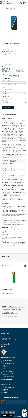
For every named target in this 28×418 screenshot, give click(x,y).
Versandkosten (6, 71)
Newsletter (5, 374)
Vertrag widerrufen (7, 415)
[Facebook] (6, 412)
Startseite (3, 8)
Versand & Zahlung (8, 360)
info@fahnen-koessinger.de (9, 340)
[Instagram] (10, 412)
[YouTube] (13, 412)
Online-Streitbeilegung (8, 376)
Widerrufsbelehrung (8, 373)
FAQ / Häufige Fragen (8, 363)
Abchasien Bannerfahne (7, 289)
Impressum (6, 366)
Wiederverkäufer (7, 370)
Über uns (5, 362)
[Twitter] (2, 412)
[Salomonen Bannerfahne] (14, 24)
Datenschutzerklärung (8, 371)
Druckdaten (6, 365)
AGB (4, 368)
